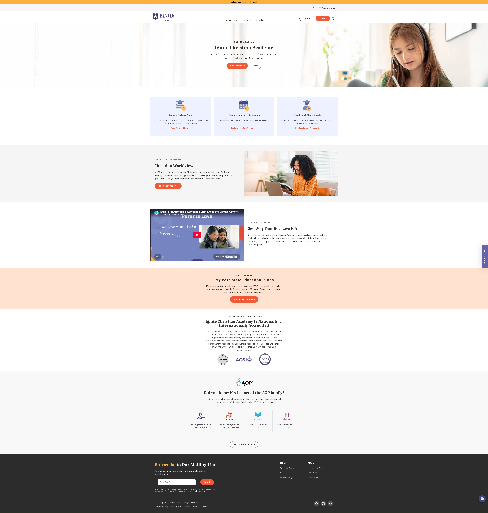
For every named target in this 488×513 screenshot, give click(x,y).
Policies (283, 473)
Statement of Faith (315, 468)
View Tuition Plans (179, 128)
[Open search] (314, 8)
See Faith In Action (167, 185)
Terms (167, 491)
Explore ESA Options (243, 299)
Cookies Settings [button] (162, 506)
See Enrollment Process (306, 128)
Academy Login (286, 477)
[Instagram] (323, 503)
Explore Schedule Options (242, 128)
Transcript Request (288, 468)
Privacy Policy (201, 491)
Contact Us (312, 473)
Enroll (323, 18)
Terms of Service (192, 506)
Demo (307, 18)
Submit (207, 482)
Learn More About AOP (244, 444)
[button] (485, 256)
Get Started (236, 65)
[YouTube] (330, 503)
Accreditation (313, 477)
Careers (205, 506)
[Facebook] (316, 503)
